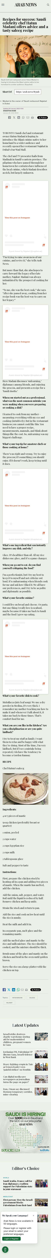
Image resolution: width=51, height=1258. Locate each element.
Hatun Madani (17, 997)
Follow (43, 117)
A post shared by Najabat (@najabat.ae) (25, 251)
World (6, 1178)
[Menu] (3, 4)
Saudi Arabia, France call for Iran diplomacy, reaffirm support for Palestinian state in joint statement (17, 1184)
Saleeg (32, 997)
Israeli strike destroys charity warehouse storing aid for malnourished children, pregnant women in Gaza (17, 1039)
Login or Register (11, 1239)
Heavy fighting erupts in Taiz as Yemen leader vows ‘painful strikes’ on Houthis (18, 1067)
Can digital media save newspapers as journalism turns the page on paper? (16, 1079)
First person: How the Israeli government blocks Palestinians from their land (18, 1202)
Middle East (8, 1197)
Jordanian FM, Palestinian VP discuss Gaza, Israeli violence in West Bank (18, 1054)
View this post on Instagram (17, 218)
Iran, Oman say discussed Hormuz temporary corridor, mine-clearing (18, 1092)
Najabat (9, 1002)
